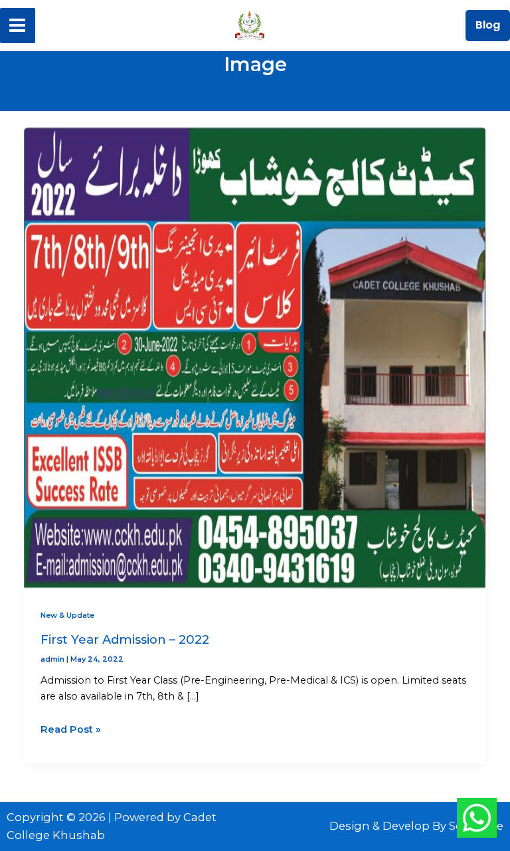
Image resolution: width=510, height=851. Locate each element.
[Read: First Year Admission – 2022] (254, 356)
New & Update (67, 615)
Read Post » (71, 728)
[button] (488, 25)
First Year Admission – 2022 (125, 639)
